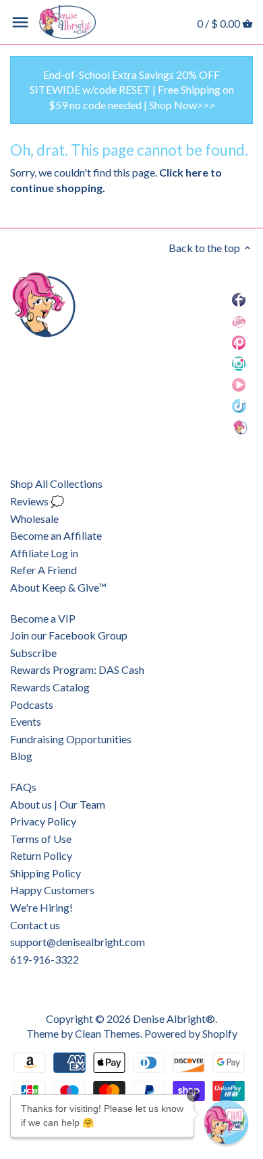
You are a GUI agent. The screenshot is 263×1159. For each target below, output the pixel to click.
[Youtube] (238, 383)
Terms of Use (40, 838)
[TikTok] (239, 405)
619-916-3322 (44, 959)
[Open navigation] (20, 22)
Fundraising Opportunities (71, 738)
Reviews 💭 (37, 501)
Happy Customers (52, 889)
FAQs (23, 786)
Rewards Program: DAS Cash (77, 669)
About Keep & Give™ (58, 587)
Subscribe (33, 652)
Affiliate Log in (44, 552)
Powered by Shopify (190, 1033)
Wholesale (34, 518)
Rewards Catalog (50, 687)
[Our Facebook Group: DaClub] (239, 320)
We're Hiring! (41, 907)
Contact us (35, 924)
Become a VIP (43, 618)
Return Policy (41, 855)
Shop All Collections (56, 483)
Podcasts (31, 704)
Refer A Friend (43, 569)
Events (25, 721)
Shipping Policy (45, 873)
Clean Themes (107, 1033)
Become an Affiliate (56, 535)
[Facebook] (238, 299)
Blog (21, 755)
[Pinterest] (239, 342)
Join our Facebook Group (68, 635)
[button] (226, 1122)
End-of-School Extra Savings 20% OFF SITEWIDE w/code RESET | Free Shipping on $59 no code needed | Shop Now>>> (132, 89)
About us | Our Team (57, 804)
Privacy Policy (43, 821)
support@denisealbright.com (77, 941)
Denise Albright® (174, 1018)
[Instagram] (239, 363)
